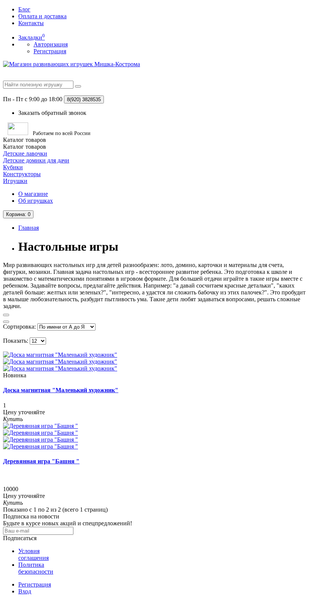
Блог (24, 9)
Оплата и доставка (42, 16)
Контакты (31, 23)
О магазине (33, 194)
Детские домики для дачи (36, 160)
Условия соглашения (33, 554)
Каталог (24, 146)
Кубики (13, 167)
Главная (28, 227)
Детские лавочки (25, 153)
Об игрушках (35, 200)
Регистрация (49, 51)
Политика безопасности (35, 568)
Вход (24, 591)
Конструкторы (22, 174)
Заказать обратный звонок (52, 113)
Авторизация (50, 44)
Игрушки (15, 181)
